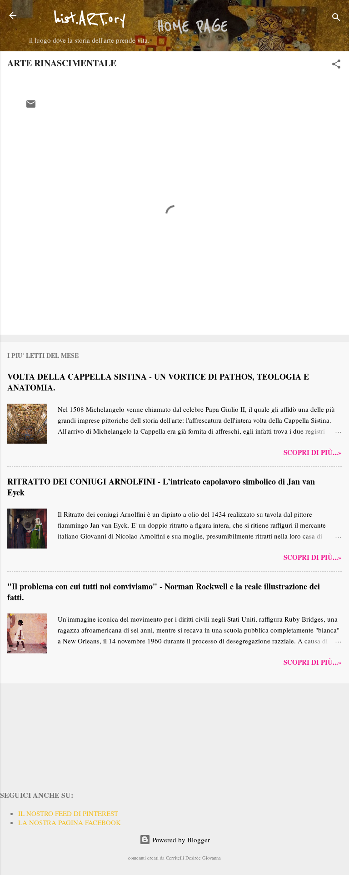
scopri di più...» (313, 452)
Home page (192, 26)
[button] (336, 65)
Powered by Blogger (180, 839)
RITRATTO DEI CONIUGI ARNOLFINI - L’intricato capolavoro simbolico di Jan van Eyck (161, 486)
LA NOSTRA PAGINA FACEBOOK (69, 822)
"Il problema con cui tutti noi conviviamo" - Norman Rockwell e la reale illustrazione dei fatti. (163, 591)
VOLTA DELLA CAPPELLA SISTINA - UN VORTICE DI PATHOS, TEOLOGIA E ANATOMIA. (158, 382)
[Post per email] (30, 106)
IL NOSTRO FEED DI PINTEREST (68, 813)
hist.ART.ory (89, 19)
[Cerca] (336, 18)
